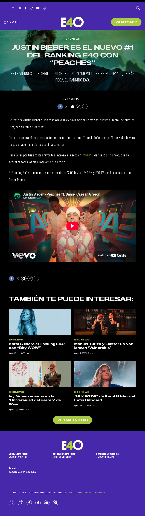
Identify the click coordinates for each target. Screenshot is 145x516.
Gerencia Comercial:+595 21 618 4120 (107, 455)
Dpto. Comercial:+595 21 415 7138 (18, 455)
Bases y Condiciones (74, 492)
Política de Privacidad (95, 492)
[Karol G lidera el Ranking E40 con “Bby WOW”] (40, 322)
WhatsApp (126, 22)
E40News (72, 38)
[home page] (72, 22)
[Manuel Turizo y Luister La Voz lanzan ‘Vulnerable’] (105, 322)
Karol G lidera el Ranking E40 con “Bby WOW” (37, 346)
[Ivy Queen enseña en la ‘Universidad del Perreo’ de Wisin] (40, 374)
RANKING (88, 155)
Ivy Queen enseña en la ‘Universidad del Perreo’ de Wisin (35, 400)
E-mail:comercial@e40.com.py (22, 470)
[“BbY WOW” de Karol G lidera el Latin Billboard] (105, 374)
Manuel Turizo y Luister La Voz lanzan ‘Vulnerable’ (103, 346)
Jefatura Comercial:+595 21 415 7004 (64, 455)
